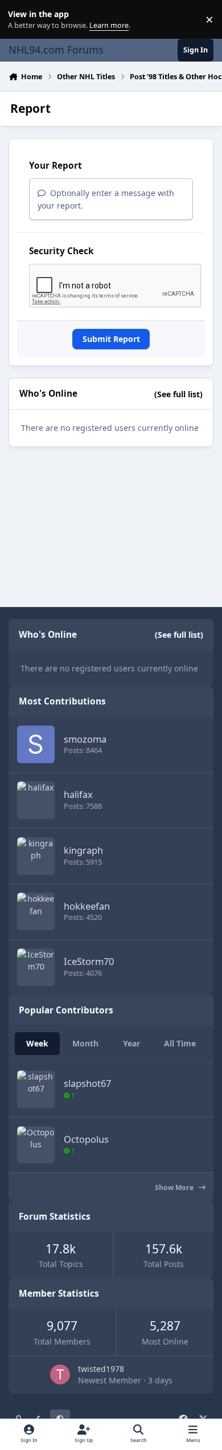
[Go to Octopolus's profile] (36, 1145)
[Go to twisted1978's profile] (60, 1374)
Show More (175, 1187)
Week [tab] (37, 1043)
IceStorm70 (89, 961)
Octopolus (86, 1139)
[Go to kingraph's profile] (36, 856)
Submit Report (111, 338)
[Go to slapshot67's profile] (36, 1089)
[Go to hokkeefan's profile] (36, 911)
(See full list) (178, 394)
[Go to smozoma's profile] (36, 744)
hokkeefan (87, 906)
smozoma (85, 739)
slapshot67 (87, 1083)
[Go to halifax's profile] (36, 800)
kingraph (83, 850)
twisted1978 (101, 1368)
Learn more (22, 19)
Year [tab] (131, 1043)
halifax (78, 794)
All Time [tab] (180, 1043)
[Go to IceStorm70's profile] (36, 967)
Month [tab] (85, 1043)
